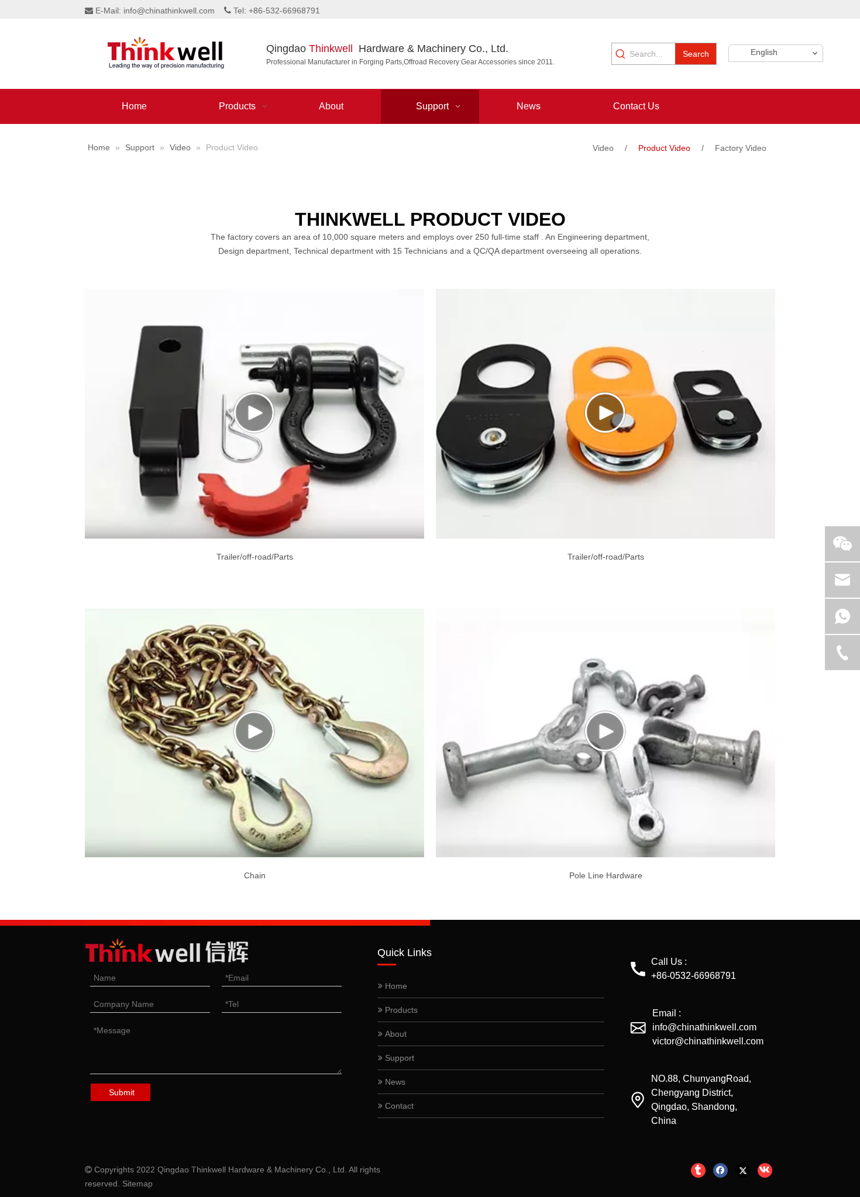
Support (398, 1058)
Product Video (664, 148)
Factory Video (740, 148)
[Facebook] (720, 1170)
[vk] (765, 1170)
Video (603, 148)
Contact (398, 1105)
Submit (122, 1092)
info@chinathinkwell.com (169, 10)
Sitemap (137, 1183)
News (394, 1081)
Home (395, 986)
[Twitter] (742, 1170)
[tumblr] (698, 1170)
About (395, 1034)
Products (400, 1010)
